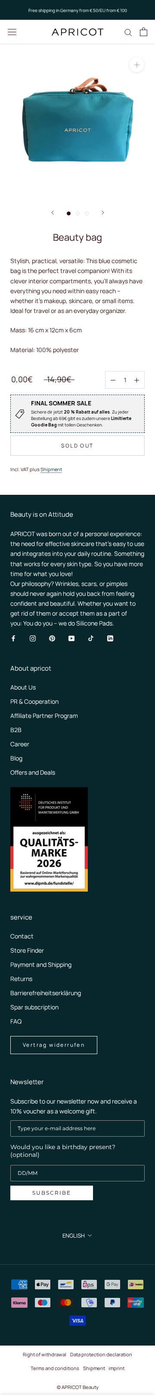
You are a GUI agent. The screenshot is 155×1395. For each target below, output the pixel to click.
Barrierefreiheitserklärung (45, 993)
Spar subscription (34, 1007)
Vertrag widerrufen (54, 1045)
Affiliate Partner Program (44, 715)
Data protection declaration (101, 1354)
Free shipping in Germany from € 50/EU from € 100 (77, 10)
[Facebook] (13, 638)
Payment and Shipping (40, 964)
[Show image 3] (87, 213)
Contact (22, 936)
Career (19, 744)
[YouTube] (71, 638)
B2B (16, 730)
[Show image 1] (69, 213)
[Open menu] (12, 31)
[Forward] (103, 213)
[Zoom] (136, 64)
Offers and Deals (32, 772)
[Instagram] (33, 638)
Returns (21, 979)
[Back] (52, 213)
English (73, 1235)
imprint (116, 1368)
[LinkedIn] (110, 638)
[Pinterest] (52, 638)
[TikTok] (91, 638)
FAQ (16, 1021)
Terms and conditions (55, 1368)
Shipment (51, 469)
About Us (23, 687)
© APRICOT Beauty (78, 1387)
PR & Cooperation (34, 701)
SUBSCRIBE (51, 1193)
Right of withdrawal (44, 1354)
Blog (16, 758)
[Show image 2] (78, 213)
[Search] (128, 32)
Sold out (77, 445)
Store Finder (27, 950)
